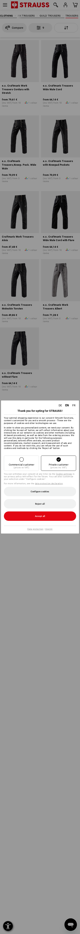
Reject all (40, 504)
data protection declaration (49, 483)
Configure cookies (40, 491)
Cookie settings (64, 474)
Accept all (40, 516)
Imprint (49, 529)
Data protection (35, 529)
